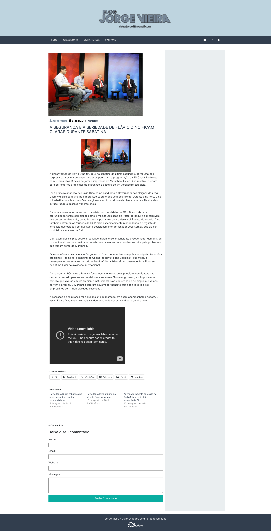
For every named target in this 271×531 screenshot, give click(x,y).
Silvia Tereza (92, 40)
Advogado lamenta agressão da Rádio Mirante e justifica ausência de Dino (140, 397)
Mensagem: (55, 474)
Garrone (110, 40)
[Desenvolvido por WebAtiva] (135, 524)
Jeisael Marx (71, 40)
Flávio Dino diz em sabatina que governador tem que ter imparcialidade (66, 397)
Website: (53, 462)
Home (54, 40)
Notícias (93, 120)
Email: (52, 450)
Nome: (52, 439)
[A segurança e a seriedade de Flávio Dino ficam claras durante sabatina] (95, 84)
